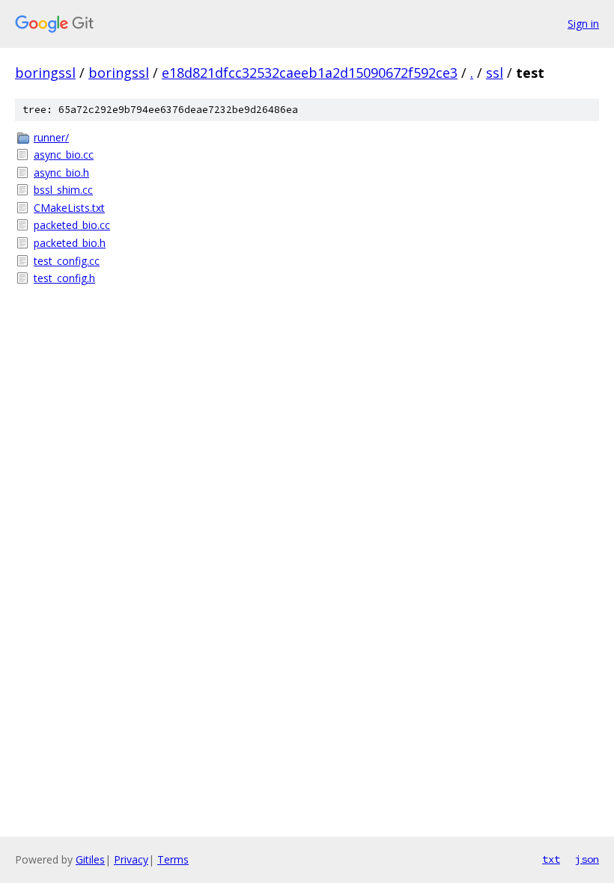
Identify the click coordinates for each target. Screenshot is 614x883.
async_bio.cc (64, 154)
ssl (494, 73)
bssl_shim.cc (63, 190)
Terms (173, 859)
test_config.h (64, 278)
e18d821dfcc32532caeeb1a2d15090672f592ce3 (310, 73)
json (587, 859)
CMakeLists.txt (69, 208)
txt (551, 859)
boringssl (45, 73)
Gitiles (90, 859)
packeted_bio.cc (72, 225)
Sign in (583, 23)
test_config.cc (67, 261)
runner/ (51, 137)
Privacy (131, 859)
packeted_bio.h (70, 243)
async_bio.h (61, 172)
